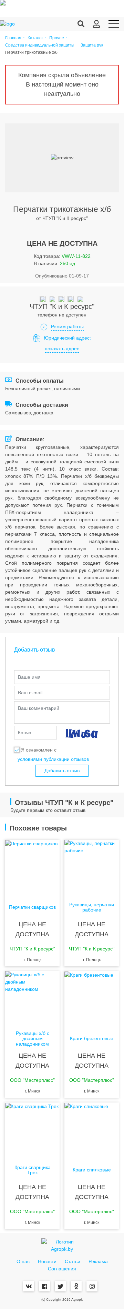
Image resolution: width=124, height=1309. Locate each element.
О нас (23, 1261)
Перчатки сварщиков (32, 907)
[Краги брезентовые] (91, 998)
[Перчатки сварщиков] (32, 867)
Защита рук (92, 45)
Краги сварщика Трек (32, 1170)
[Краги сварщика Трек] (32, 1130)
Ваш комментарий (38, 708)
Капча (24, 732)
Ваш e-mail (30, 692)
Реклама (98, 1261)
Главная (13, 38)
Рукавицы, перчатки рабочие (91, 907)
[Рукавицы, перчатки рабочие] (91, 867)
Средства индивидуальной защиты (39, 45)
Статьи (72, 1261)
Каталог (35, 38)
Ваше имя (29, 677)
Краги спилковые (92, 1169)
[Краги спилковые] (91, 1130)
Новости (47, 1261)
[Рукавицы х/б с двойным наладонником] (32, 998)
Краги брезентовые (91, 1038)
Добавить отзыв (62, 770)
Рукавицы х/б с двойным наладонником (32, 1039)
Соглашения (62, 1268)
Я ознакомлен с (38, 750)
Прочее (56, 38)
